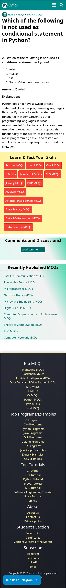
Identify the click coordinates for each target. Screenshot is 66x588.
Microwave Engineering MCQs (23, 301)
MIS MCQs (33, 387)
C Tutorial (33, 471)
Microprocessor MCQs (18, 289)
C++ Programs (33, 424)
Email (32, 567)
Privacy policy (33, 521)
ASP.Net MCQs (15, 192)
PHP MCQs (34, 183)
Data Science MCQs (18, 227)
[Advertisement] (29, 49)
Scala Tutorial (32, 496)
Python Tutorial (33, 479)
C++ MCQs (53, 165)
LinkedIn (32, 562)
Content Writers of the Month (33, 542)
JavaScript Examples (33, 450)
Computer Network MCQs (20, 337)
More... (32, 501)
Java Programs (33, 433)
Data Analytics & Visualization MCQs (33, 382)
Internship (33, 533)
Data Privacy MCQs (18, 209)
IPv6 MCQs (11, 331)
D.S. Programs (33, 437)
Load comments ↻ (33, 249)
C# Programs (33, 446)
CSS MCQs (52, 174)
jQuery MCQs (14, 183)
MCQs (21, 14)
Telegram (33, 554)
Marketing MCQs (33, 369)
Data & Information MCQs (22, 218)
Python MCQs (34, 14)
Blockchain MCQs (33, 374)
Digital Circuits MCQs (17, 308)
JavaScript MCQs (31, 174)
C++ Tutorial (33, 475)
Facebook (33, 558)
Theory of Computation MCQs (23, 325)
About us (33, 513)
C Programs (33, 420)
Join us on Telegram (19, 580)
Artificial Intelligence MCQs (23, 201)
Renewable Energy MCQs (20, 282)
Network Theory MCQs (18, 295)
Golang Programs (32, 441)
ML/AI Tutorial (33, 483)
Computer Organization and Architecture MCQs (30, 316)
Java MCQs (35, 165)
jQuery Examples (33, 454)
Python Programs (33, 429)
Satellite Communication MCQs (24, 276)
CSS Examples (33, 459)
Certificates (33, 537)
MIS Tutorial (33, 488)
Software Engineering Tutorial (33, 492)
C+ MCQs (33, 395)
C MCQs (10, 174)
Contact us (33, 517)
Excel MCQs (33, 408)
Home (11, 14)
